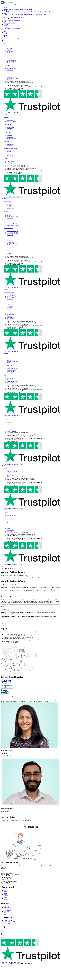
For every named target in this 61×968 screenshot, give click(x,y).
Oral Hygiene (7, 28)
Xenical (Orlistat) (11, 530)
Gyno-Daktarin (10, 161)
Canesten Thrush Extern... (13, 78)
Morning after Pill (14, 12)
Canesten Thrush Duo (12, 164)
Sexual (5, 21)
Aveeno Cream (10, 371)
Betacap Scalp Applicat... (12, 368)
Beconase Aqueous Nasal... (13, 233)
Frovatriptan (9, 307)
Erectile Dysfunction (9, 9)
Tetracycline (9, 360)
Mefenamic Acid (10, 145)
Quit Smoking (13, 28)
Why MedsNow (7, 910)
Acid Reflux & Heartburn (10, 17)
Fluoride (8, 517)
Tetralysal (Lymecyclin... (12, 381)
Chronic (5, 13)
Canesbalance (10, 137)
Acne (18, 20)
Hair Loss (16, 9)
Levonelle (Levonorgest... (13, 129)
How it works (7, 907)
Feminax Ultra (10, 144)
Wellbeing (6, 27)
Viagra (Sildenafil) (11, 48)
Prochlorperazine (11, 314)
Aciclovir (9, 429)
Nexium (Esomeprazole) (12, 296)
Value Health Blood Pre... (13, 223)
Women (5, 10)
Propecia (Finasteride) (12, 60)
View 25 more (10, 208)
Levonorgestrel (10, 127)
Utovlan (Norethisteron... (12, 121)
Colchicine (9, 252)
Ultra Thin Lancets (11, 240)
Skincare (6, 18)
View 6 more (10, 299)
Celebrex (9, 215)
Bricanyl (9, 206)
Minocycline (9, 379)
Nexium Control (10, 297)
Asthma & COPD (8, 14)
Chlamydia (6, 23)
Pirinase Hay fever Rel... (12, 232)
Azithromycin (10, 422)
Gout (44, 14)
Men (5, 7)
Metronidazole (10, 135)
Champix (9, 522)
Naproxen (9, 214)
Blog (5, 914)
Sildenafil (9, 50)
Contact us (6, 906)
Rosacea (6, 20)
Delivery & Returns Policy (10, 921)
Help (5, 31)
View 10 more (10, 218)
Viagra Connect (10, 51)
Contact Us (3, 867)
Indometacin (9, 253)
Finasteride (9, 58)
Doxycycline (10, 424)
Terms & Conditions (8, 908)
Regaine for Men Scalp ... (13, 61)
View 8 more (10, 362)
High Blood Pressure (23, 14)
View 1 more (10, 62)
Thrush (30, 9)
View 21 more (10, 235)
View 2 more (10, 53)
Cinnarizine (9, 316)
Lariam (8, 474)
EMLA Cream (10, 70)
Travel (5, 24)
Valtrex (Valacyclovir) (12, 431)
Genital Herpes (12, 23)
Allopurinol (9, 250)
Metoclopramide (10, 317)
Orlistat (8, 528)
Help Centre (6, 911)
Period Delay (7, 12)
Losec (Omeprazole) (11, 295)
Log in (5, 35)
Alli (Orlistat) (10, 531)
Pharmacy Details (8, 920)
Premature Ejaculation (23, 9)
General (5, 16)
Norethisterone (10, 120)
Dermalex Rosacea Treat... (13, 361)
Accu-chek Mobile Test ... (13, 243)
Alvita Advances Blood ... (13, 225)
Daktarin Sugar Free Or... (12, 77)
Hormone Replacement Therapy (41, 12)
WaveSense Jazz (10, 242)
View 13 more (10, 155)
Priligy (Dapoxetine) (11, 68)
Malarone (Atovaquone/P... (13, 471)
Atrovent (9, 205)
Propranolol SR (10, 306)
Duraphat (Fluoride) (11, 515)
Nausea (22, 17)
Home (5, 566)
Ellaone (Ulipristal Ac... (12, 128)
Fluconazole (9, 75)
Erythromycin (10, 358)
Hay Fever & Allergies (33, 14)
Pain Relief (15, 14)
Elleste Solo (9, 151)
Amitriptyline (10, 304)
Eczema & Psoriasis (12, 20)
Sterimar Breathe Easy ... (12, 231)
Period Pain (31, 12)
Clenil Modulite (10, 204)
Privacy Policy (7, 923)
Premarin (9, 154)
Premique (9, 152)
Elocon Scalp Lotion (11, 370)
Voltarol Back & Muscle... (13, 216)
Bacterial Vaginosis (23, 12)
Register (5, 36)
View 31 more (10, 372)
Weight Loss (20, 28)
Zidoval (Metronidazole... (13, 138)
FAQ (5, 912)
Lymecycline (10, 378)
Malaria (5, 25)
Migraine (18, 17)
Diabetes (41, 14)
